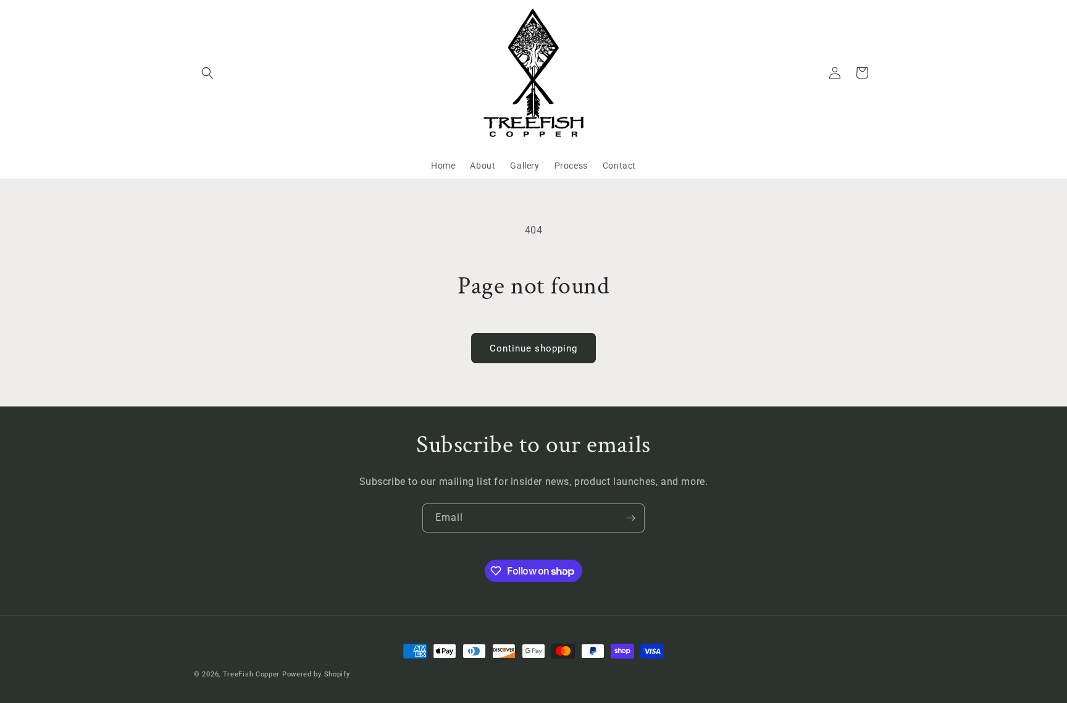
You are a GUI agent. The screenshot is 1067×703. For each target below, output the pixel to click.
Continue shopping (533, 348)
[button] (207, 72)
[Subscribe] (630, 518)
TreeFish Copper (251, 674)
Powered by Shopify (316, 674)
